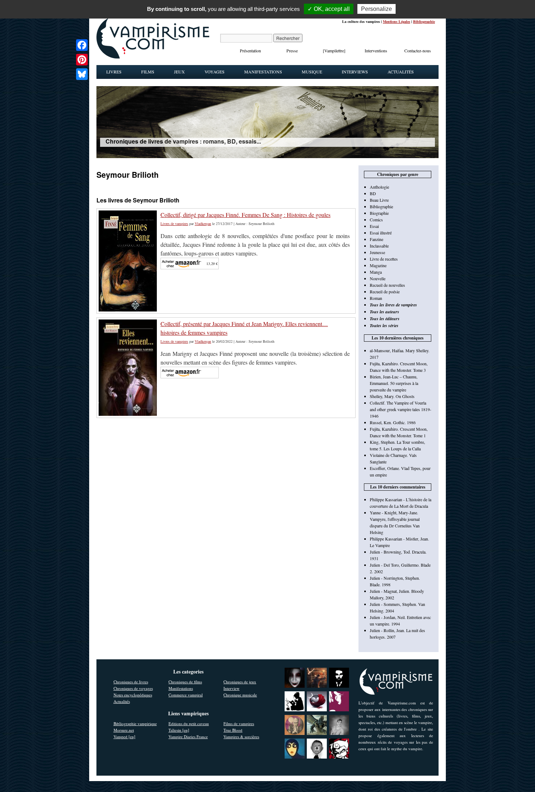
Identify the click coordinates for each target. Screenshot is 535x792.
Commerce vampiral (186, 694)
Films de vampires (238, 723)
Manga (376, 272)
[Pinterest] (82, 59)
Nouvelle (377, 278)
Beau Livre (379, 200)
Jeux (179, 72)
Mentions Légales (396, 21)
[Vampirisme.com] (152, 56)
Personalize (376, 9)
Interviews (355, 72)
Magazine (378, 265)
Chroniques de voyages (133, 688)
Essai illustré (381, 233)
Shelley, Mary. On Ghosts (392, 396)
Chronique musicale (240, 694)
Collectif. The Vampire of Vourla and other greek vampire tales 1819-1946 (400, 409)
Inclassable (379, 246)
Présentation (250, 50)
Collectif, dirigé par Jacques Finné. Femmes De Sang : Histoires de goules (245, 214)
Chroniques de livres (131, 681)
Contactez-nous (417, 50)
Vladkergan (203, 223)
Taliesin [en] (179, 730)
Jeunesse (377, 252)
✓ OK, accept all (329, 9)
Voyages (215, 72)
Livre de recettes (384, 259)
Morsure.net (124, 730)
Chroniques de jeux (239, 681)
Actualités (401, 72)
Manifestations (263, 72)
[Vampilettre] (334, 50)
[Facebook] (82, 45)
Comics (376, 219)
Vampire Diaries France (188, 736)
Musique (312, 72)
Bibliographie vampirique (135, 723)
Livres (114, 72)
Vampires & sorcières (241, 736)
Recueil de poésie (385, 291)
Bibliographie (424, 21)
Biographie (379, 213)
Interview (231, 688)
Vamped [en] (124, 736)
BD (373, 193)
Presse (292, 50)
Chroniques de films (185, 681)
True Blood (232, 730)
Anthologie (379, 187)
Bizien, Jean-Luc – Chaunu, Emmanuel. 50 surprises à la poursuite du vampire (394, 383)
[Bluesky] (82, 74)
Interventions (376, 50)
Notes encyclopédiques (133, 694)
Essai (374, 226)
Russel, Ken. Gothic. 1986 (393, 422)
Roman (376, 298)
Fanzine (376, 239)
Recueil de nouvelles (387, 285)
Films (147, 72)
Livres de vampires (174, 223)
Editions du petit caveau (189, 723)
